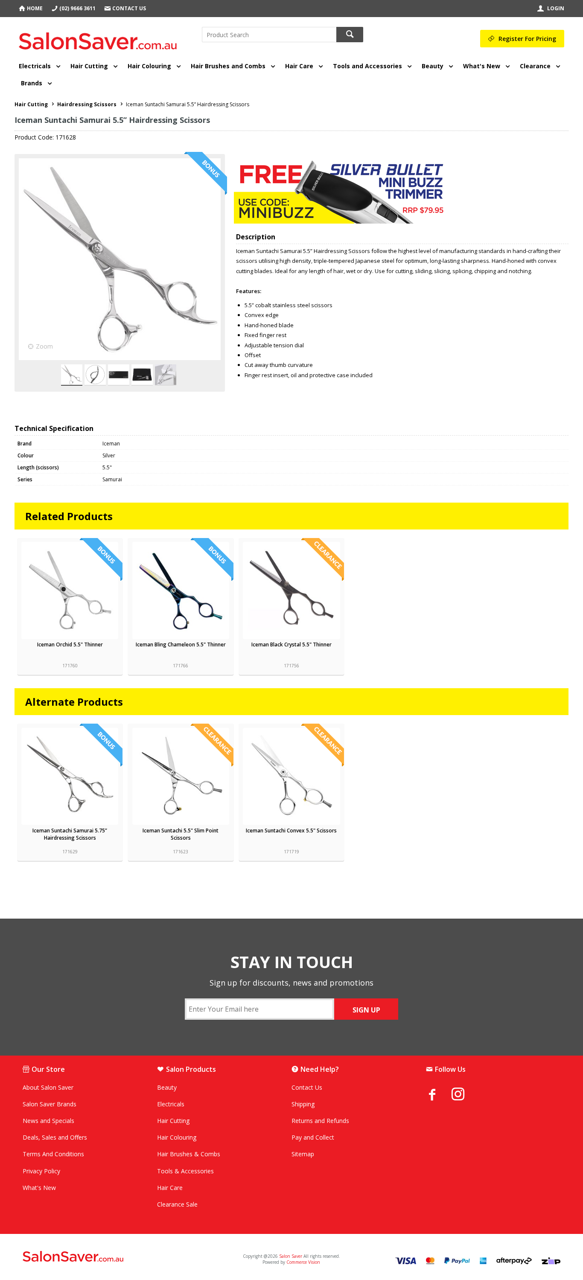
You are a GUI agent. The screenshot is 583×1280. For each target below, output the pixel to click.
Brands (31, 83)
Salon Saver (290, 1256)
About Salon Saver (48, 1087)
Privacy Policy (41, 1171)
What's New (481, 66)
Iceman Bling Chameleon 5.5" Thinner (181, 644)
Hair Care (299, 66)
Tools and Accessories (367, 66)
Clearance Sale (177, 1204)
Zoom (44, 346)
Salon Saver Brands (49, 1104)
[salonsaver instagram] (464, 1095)
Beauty (432, 66)
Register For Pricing (527, 39)
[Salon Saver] (100, 38)
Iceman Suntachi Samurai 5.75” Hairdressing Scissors (69, 834)
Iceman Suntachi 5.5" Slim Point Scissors (181, 834)
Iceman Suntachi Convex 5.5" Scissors (291, 830)
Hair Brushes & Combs (188, 1154)
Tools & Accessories (185, 1171)
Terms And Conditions (53, 1154)
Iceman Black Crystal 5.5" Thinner (291, 644)
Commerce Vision (303, 1262)
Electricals (35, 66)
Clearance (535, 66)
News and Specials (48, 1121)
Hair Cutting (89, 66)
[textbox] (269, 34)
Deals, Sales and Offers (55, 1137)
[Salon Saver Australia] (111, 1257)
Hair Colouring (149, 66)
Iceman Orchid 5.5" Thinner (70, 644)
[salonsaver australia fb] (439, 1094)
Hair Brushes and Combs (228, 66)
